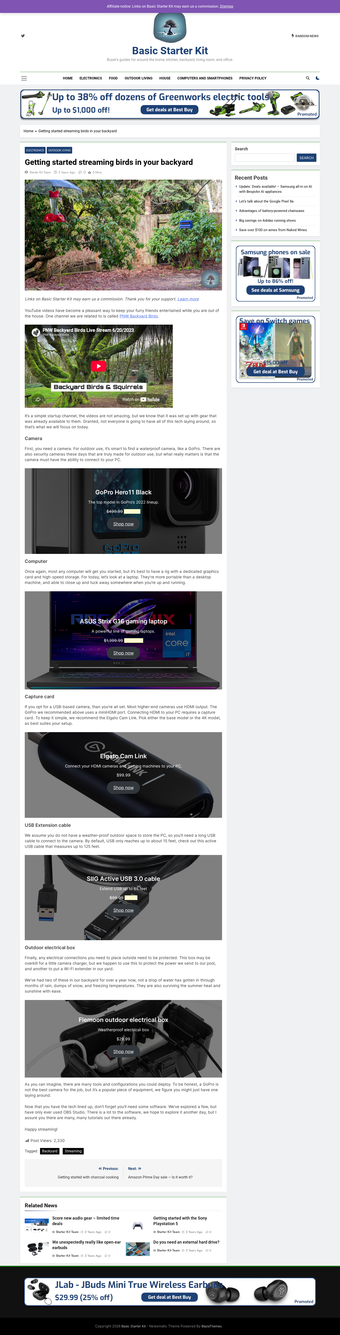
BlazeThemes (211, 1326)
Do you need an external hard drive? (186, 1242)
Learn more (188, 299)
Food (113, 78)
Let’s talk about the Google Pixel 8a (266, 201)
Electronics (91, 78)
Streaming (73, 1151)
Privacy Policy (252, 78)
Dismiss (226, 6)
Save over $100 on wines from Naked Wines (273, 230)
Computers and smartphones (204, 78)
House (164, 78)
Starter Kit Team (40, 172)
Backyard (49, 1151)
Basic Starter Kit (170, 51)
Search (241, 148)
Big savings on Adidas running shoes (267, 220)
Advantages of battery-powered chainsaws (271, 211)
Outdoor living (138, 78)
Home (68, 78)
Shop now (123, 524)
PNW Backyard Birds (139, 316)
